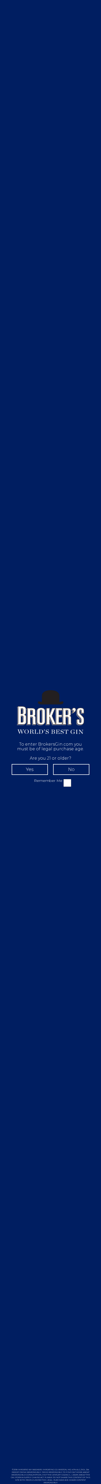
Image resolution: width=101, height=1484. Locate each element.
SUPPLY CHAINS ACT (34, 1477)
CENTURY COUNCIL (61, 1475)
